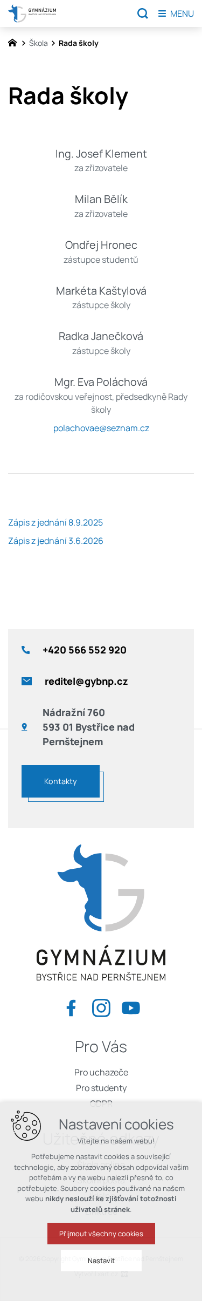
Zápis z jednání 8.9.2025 (55, 522)
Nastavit (101, 1260)
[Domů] (15, 41)
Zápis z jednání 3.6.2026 (55, 541)
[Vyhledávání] (142, 13)
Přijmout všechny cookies (101, 1233)
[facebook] (71, 1005)
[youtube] (131, 1005)
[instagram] (101, 1005)
